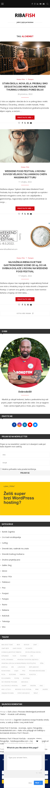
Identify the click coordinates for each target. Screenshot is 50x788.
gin (31, 656)
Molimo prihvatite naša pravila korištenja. (19, 469)
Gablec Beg (6, 565)
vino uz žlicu (6, 689)
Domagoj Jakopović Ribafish (11, 652)
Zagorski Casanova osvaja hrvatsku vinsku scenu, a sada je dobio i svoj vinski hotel (24, 721)
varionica (24, 682)
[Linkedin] (37, 4)
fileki (14, 656)
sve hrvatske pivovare (9, 682)
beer (18, 645)
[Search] (47, 4)
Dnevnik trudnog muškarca (13, 554)
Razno (4, 604)
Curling (5, 543)
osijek (16, 671)
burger (26, 645)
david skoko (17, 648)
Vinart (24, 686)
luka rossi (21, 667)
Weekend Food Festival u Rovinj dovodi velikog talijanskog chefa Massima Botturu (25, 174)
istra (41, 663)
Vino (4, 627)
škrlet (36, 693)
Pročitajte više (24, 117)
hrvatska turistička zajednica (27, 659)
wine (37, 689)
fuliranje (23, 656)
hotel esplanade (7, 659)
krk (12, 667)
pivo (23, 671)
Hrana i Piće (7, 576)
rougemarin (6, 678)
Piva (3, 587)
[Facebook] (32, 4)
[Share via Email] (31, 123)
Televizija (6, 621)
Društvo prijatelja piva (11, 559)
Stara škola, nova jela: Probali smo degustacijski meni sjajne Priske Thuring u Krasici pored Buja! (25, 86)
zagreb (45, 689)
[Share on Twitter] (25, 123)
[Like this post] (19, 123)
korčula (4, 667)
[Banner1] (25, 498)
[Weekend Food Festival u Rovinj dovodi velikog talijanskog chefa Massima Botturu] (25, 146)
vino (41, 686)
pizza (3, 674)
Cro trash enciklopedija (11, 537)
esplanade (5, 656)
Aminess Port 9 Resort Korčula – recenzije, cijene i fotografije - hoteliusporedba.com (21, 739)
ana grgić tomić (7, 645)
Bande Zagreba (8, 531)
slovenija (26, 678)
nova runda (5, 671)
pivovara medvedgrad (37, 671)
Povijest (5, 593)
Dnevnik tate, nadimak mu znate (15, 548)
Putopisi (5, 599)
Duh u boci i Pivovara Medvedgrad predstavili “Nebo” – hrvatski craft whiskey (22, 712)
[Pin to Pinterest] (28, 123)
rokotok (32, 674)
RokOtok (5, 615)
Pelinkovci (6, 582)
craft (35, 645)
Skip (30, 783)
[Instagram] (35, 4)
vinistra (33, 686)
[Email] (43, 4)
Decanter (29, 648)
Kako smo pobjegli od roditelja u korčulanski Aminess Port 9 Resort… (22, 731)
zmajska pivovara (7, 693)
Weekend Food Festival (23, 689)
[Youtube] (40, 4)
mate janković (34, 667)
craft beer (5, 648)
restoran (12, 674)
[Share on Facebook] (22, 123)
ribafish (22, 674)
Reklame (5, 610)
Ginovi (4, 571)
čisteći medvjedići (23, 693)
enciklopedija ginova (33, 652)
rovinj (16, 678)
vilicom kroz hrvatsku (9, 686)
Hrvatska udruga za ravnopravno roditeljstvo (18, 663)
